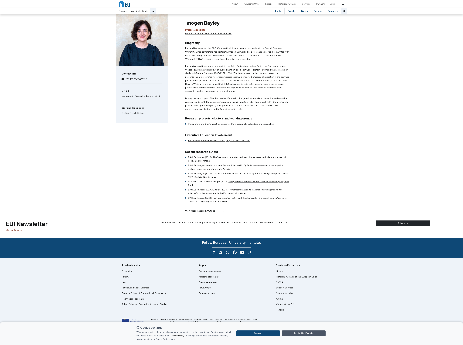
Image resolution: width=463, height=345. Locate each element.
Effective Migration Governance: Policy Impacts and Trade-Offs (219, 140)
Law (124, 282)
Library (268, 3)
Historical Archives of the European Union (296, 276)
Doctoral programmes (210, 271)
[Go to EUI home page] (125, 4)
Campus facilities (284, 293)
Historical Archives (287, 3)
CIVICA (279, 282)
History (125, 276)
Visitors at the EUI (285, 304)
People (318, 11)
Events (291, 11)
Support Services (284, 287)
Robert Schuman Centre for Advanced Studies (144, 304)
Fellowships (205, 287)
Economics (127, 271)
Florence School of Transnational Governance (208, 33)
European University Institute (133, 11)
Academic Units (251, 3)
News (304, 11)
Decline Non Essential (303, 333)
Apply (278, 11)
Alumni (279, 298)
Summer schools (207, 293)
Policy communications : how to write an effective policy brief (258, 181)
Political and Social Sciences (135, 287)
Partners (320, 3)
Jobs (332, 3)
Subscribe (403, 223)
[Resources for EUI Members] (342, 4)
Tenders (280, 309)
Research (333, 11)
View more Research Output (200, 211)
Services (306, 3)
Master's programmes (210, 276)
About (235, 3)
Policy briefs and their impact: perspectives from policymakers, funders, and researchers (231, 123)
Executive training (208, 282)
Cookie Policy (177, 336)
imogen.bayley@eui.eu (137, 78)
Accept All (258, 333)
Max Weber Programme (134, 298)
